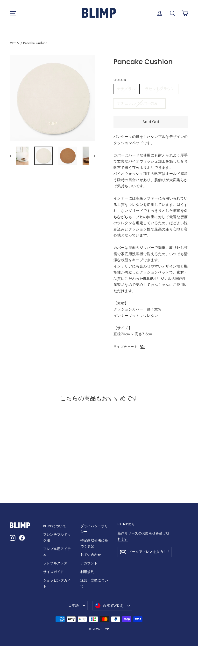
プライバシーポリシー (94, 529)
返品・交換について (94, 583)
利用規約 (87, 571)
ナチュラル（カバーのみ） (139, 103)
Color (120, 80)
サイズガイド (53, 571)
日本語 (73, 605)
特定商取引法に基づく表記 (94, 543)
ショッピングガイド (57, 583)
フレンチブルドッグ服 (57, 537)
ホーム (14, 43)
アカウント (89, 563)
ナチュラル (126, 88)
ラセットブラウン (160, 88)
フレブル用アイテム (57, 551)
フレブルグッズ (55, 563)
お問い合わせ (90, 554)
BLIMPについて (54, 526)
